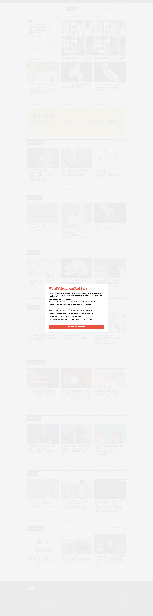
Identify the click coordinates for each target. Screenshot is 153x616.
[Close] (106, 286)
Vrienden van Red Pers (76, 327)
